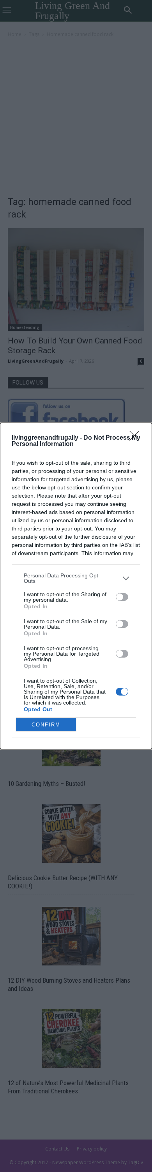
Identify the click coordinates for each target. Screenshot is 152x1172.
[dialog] (76, 586)
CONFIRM (46, 725)
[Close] (136, 438)
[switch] (122, 597)
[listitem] (76, 578)
